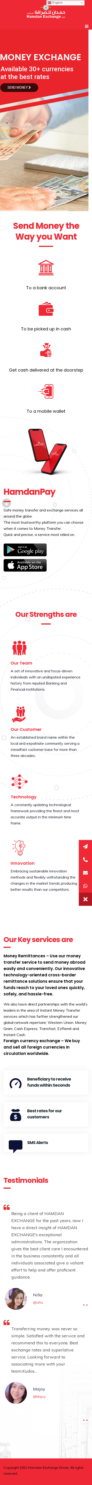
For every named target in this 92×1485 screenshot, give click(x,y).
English (57, 2)
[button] (85, 899)
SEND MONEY (18, 87)
